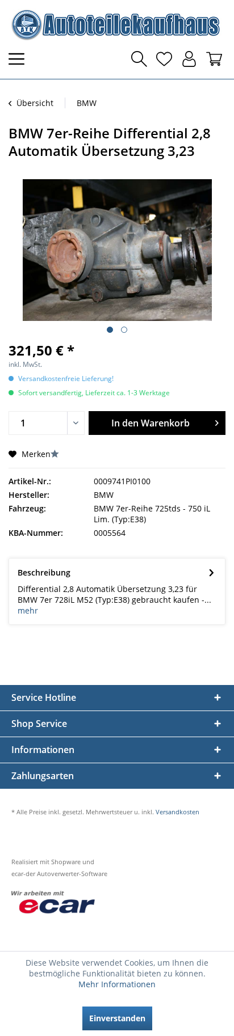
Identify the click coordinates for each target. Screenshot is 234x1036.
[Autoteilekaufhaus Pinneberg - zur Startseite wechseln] (115, 25)
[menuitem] (20, 59)
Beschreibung (44, 572)
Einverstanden (117, 1018)
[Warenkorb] (214, 59)
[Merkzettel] (164, 59)
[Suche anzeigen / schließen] (139, 59)
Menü (20, 59)
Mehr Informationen (117, 984)
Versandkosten (177, 811)
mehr (28, 610)
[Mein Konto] (189, 59)
